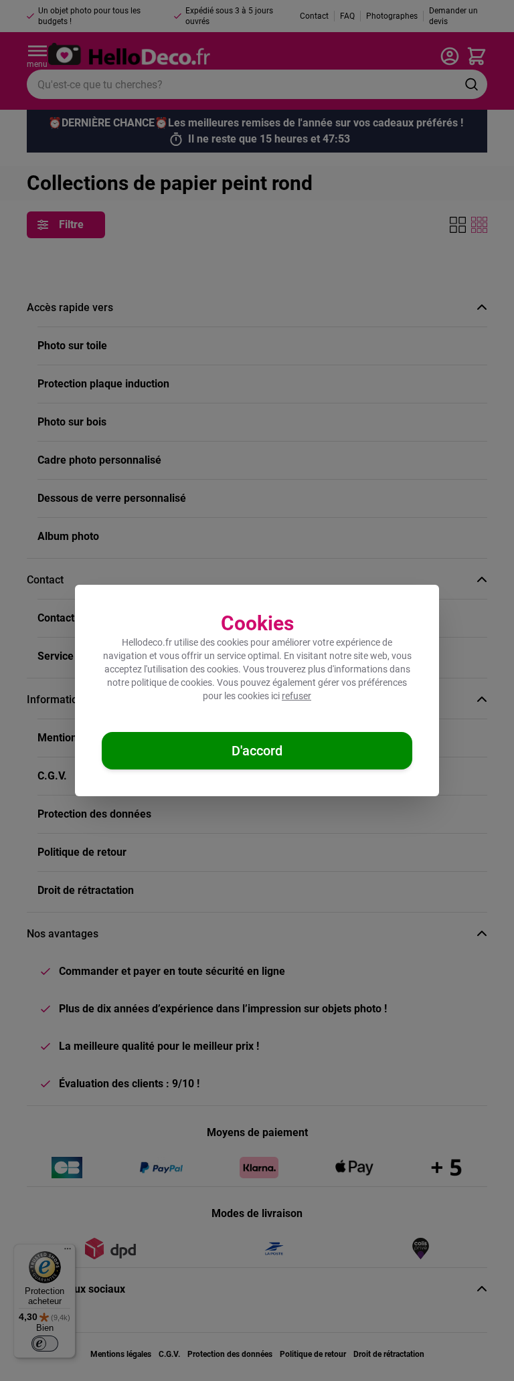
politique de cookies (171, 682)
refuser (296, 695)
